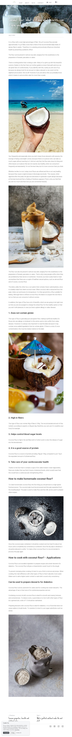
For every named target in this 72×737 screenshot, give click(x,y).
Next (38, 715)
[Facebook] (50, 726)
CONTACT (40, 3)
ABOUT (27, 3)
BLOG (33, 3)
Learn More (16, 729)
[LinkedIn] (58, 726)
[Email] (62, 726)
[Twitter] (54, 726)
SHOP (20, 3)
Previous (12, 715)
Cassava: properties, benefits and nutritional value (19, 719)
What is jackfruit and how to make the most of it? (49, 719)
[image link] (36, 115)
